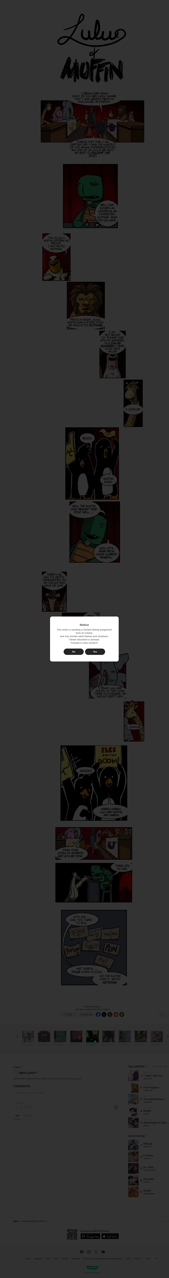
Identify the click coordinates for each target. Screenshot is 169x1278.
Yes (95, 651)
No (73, 651)
